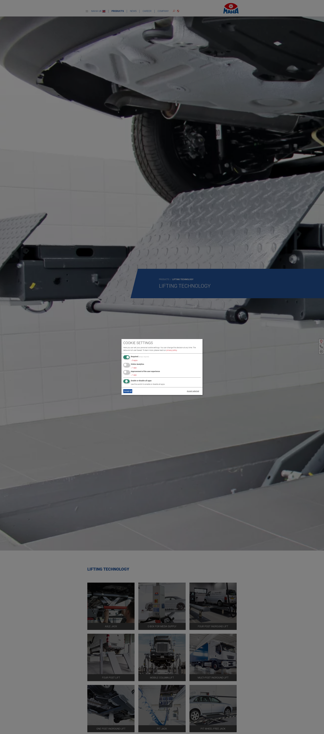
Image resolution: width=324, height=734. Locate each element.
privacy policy (171, 350)
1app (134, 368)
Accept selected (193, 391)
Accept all (128, 391)
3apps (134, 360)
